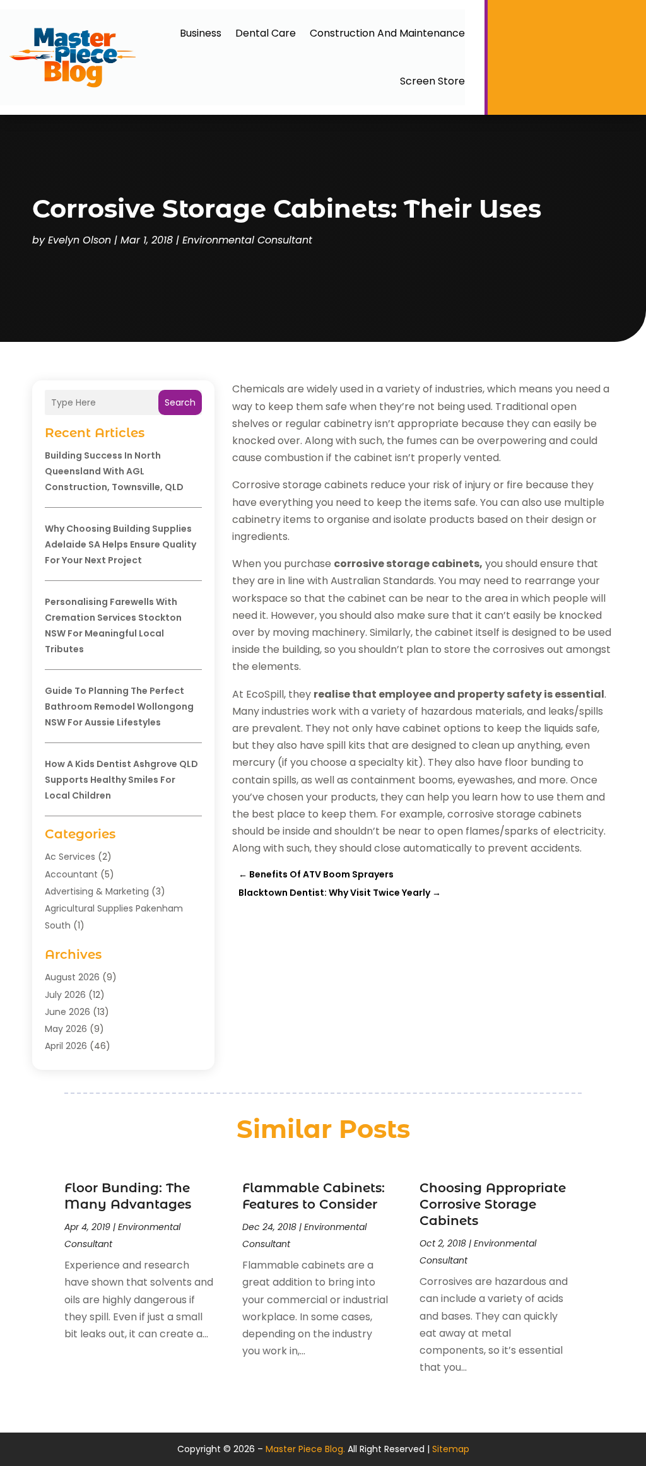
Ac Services (70, 856)
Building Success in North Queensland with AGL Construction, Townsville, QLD (114, 471)
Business (200, 33)
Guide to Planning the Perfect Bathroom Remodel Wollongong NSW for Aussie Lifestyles (119, 706)
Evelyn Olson (79, 240)
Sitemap (450, 1449)
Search (180, 402)
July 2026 (65, 994)
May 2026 (66, 1029)
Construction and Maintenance (387, 33)
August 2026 (72, 977)
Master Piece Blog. (305, 1449)
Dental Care (265, 33)
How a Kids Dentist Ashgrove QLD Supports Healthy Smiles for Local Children (121, 780)
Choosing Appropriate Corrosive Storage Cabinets (493, 1204)
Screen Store (432, 81)
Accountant (71, 874)
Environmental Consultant (247, 240)
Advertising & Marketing (97, 891)
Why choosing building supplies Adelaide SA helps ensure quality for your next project (120, 544)
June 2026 (67, 1012)
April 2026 (66, 1046)
